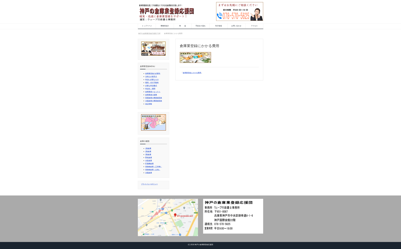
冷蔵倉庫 (148, 173)
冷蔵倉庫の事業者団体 (153, 101)
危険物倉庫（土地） (152, 170)
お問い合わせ (236, 26)
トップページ (147, 26)
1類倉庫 (148, 148)
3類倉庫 (148, 154)
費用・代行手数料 (152, 82)
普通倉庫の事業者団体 (153, 98)
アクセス (254, 26)
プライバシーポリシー (149, 184)
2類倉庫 (148, 151)
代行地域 (218, 26)
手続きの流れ (200, 26)
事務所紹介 (165, 26)
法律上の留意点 (151, 76)
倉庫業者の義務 (151, 95)
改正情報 (148, 104)
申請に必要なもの (152, 79)
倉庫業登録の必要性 (152, 73)
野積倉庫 (148, 157)
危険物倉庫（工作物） (153, 167)
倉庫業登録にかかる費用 (192, 73)
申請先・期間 (150, 89)
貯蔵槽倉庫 (149, 163)
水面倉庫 (148, 160)
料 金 (182, 26)
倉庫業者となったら (152, 92)
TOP (151, 33)
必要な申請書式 (151, 86)
